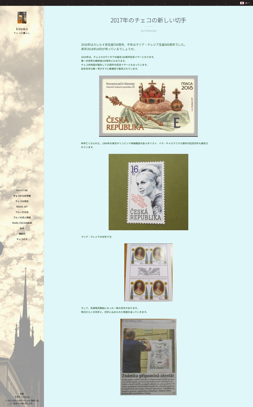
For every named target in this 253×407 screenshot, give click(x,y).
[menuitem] (22, 190)
